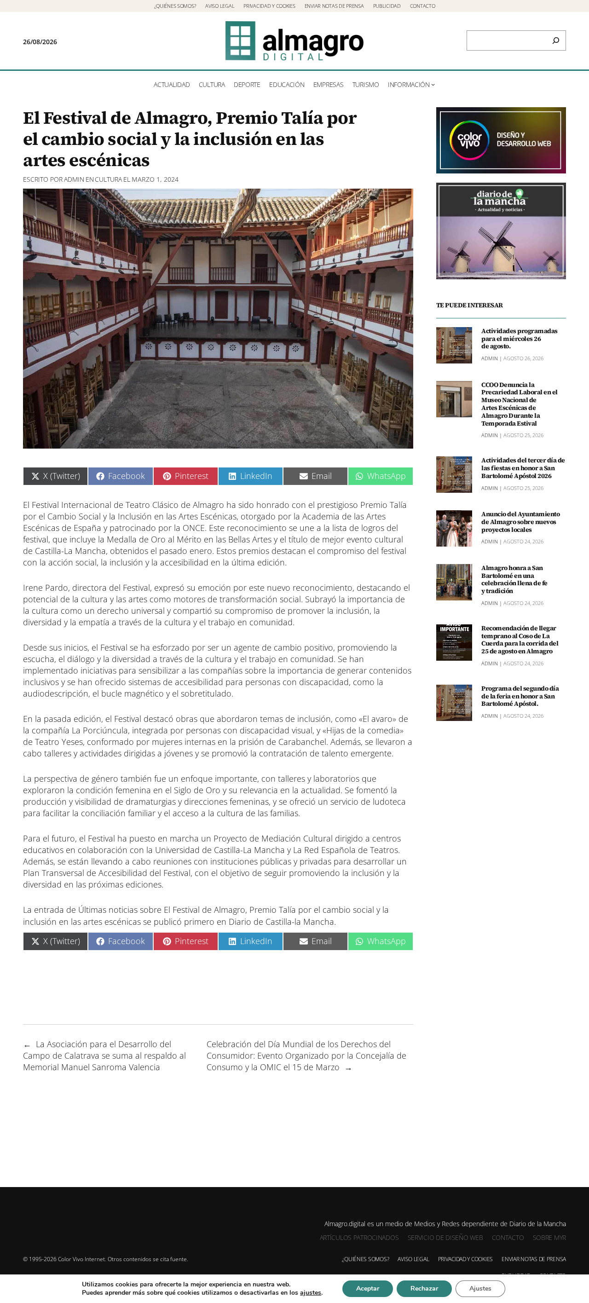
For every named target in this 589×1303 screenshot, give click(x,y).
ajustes (310, 1293)
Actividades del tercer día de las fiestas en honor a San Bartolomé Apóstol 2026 (523, 467)
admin (74, 179)
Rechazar (424, 1288)
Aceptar (367, 1288)
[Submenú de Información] (433, 84)
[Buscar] (556, 40)
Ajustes (480, 1288)
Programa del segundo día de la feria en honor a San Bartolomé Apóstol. (520, 696)
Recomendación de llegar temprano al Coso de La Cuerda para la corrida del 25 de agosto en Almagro (519, 639)
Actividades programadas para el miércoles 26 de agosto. (519, 338)
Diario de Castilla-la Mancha (281, 921)
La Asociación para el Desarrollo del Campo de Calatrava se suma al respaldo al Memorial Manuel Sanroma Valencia (104, 1055)
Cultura (108, 179)
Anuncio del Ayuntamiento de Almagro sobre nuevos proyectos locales (520, 521)
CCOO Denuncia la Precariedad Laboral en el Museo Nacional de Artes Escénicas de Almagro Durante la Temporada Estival (519, 404)
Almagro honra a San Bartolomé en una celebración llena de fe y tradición (514, 579)
